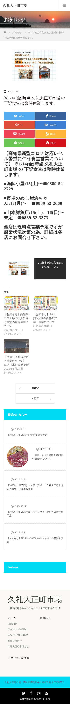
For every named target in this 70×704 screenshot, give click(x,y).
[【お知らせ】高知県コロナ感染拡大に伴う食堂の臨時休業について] (16, 303)
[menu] (64, 5)
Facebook (31, 692)
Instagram (38, 692)
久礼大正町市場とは (18, 646)
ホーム (12, 618)
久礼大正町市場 (15, 5)
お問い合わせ (15, 641)
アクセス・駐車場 (17, 629)
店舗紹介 (12, 623)
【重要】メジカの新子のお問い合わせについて (47, 457)
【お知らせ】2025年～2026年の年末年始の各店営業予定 (35, 540)
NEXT (35, 398)
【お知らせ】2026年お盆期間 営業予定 (27, 435)
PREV (35, 388)
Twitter (23, 692)
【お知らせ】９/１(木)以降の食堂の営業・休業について (45, 318)
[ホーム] (5, 31)
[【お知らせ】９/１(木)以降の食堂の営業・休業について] (45, 303)
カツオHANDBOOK (18, 635)
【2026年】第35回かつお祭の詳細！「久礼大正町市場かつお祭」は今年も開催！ (35, 487)
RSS (46, 692)
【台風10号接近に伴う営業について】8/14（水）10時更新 (16, 360)
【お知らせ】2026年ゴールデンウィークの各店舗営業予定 (35, 514)
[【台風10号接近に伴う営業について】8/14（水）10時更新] (16, 346)
